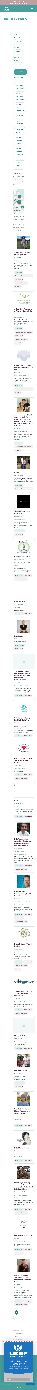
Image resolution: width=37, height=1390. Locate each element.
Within (16, 47)
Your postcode (17, 36)
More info (23, 1388)
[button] (19, 196)
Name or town (16, 59)
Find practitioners (20, 72)
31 (22, 1317)
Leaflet (16, 209)
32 (18, 1322)
